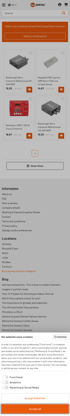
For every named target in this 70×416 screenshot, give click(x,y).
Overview (61, 336)
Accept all (35, 408)
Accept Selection (35, 398)
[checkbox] (11, 377)
